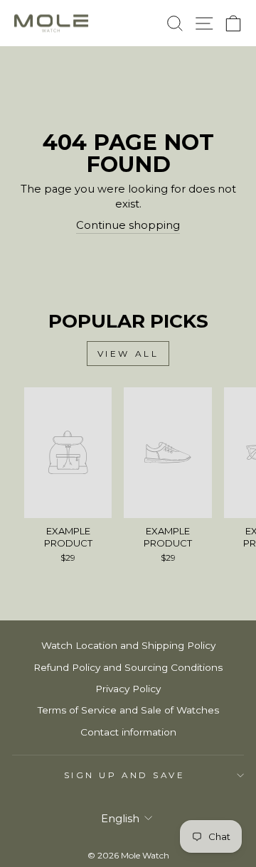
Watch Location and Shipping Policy (128, 645)
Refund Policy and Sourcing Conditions (128, 667)
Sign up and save (125, 775)
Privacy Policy (128, 688)
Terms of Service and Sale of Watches (128, 710)
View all (128, 353)
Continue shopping (128, 225)
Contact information (128, 732)
